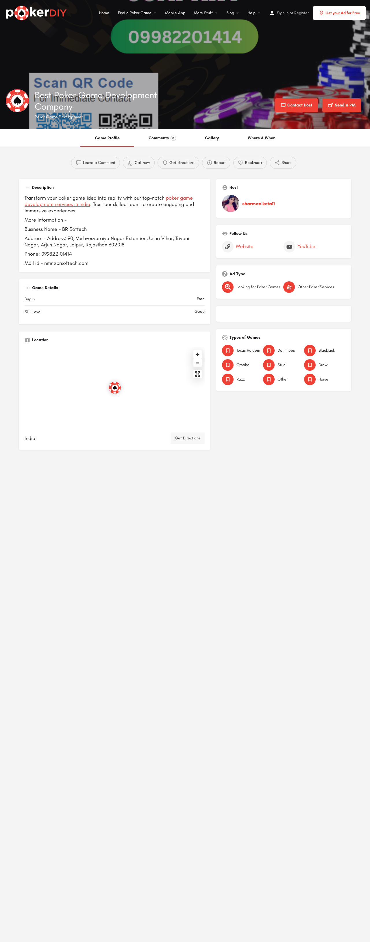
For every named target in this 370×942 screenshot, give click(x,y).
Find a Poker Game (134, 12)
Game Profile (107, 138)
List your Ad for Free (342, 13)
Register (301, 12)
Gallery (212, 138)
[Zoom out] (197, 363)
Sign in (282, 12)
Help (252, 12)
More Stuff (203, 12)
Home (104, 12)
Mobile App (175, 12)
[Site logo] (37, 12)
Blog (230, 12)
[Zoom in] (197, 354)
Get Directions (187, 438)
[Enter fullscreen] (197, 374)
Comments (161, 138)
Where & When (261, 138)
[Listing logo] (17, 100)
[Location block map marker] (115, 388)
